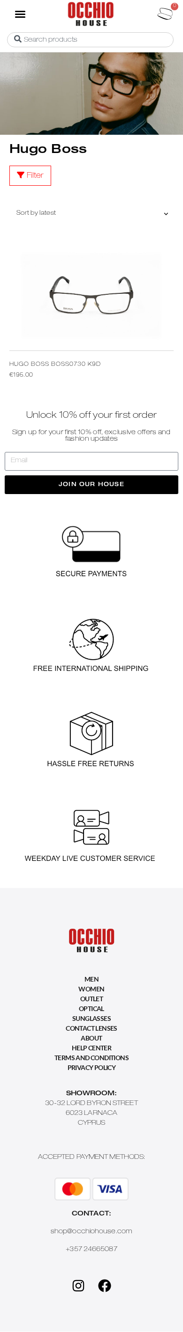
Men (91, 979)
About (91, 1038)
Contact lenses (91, 1028)
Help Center (91, 1048)
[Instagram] (78, 1286)
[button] (19, 13)
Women (91, 989)
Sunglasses (91, 1018)
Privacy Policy (92, 1067)
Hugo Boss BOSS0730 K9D (55, 364)
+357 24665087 (91, 1249)
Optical (91, 1008)
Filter (35, 176)
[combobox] (90, 39)
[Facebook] (105, 1286)
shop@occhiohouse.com (91, 1232)
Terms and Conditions (91, 1058)
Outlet (91, 999)
